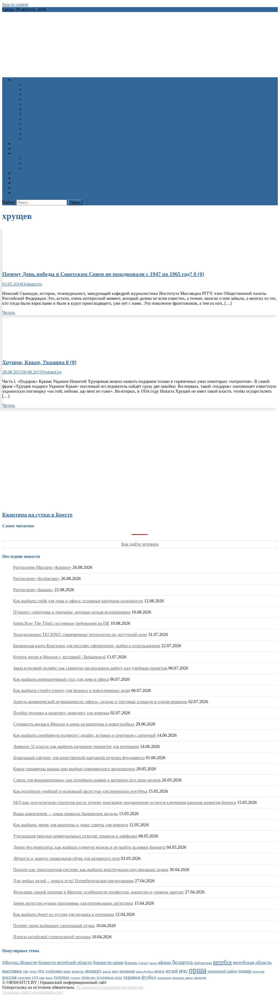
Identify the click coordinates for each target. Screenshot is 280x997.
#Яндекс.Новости (19, 962)
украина (131, 977)
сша (41, 978)
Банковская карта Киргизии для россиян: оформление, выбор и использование (86, 645)
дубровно (53, 971)
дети (32, 971)
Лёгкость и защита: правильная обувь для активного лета (66, 858)
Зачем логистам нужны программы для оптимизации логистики (73, 903)
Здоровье (32, 84)
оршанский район (222, 971)
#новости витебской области (65, 962)
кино (67, 971)
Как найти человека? (43, 138)
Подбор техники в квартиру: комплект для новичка (61, 713)
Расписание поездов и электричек (56, 168)
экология (200, 978)
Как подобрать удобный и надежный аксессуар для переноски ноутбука (80, 791)
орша (197, 969)
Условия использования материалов (109, 987)
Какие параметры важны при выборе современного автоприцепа (74, 769)
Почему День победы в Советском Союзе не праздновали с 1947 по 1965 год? (103, 274)
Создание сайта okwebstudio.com (32, 992)
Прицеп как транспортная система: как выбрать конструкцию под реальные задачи (90, 869)
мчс (183, 971)
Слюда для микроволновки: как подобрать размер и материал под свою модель (87, 780)
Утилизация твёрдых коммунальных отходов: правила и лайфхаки (75, 836)
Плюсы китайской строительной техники (52, 936)
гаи (25, 971)
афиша (164, 962)
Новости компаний (42, 133)
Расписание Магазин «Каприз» (42, 567)
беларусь (182, 962)
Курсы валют (25, 178)
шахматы (178, 977)
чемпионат (164, 977)
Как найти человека (140, 544)
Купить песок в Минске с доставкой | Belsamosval (59, 657)
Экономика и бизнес (43, 128)
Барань (131, 962)
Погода (20, 183)
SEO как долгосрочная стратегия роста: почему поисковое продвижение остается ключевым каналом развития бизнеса (124, 802)
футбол (148, 977)
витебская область (252, 962)
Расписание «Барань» (33, 589)
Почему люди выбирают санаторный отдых (54, 925)
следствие (24, 978)
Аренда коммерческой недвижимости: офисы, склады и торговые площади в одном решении (100, 701)
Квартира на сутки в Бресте (37, 514)
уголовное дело (109, 977)
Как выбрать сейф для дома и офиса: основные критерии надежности (78, 601)
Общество (33, 104)
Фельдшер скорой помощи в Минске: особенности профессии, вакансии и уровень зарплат (98, 892)
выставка (12, 971)
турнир (75, 977)
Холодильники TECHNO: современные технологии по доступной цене (80, 634)
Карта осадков (26, 187)
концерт (93, 971)
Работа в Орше (27, 173)
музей (172, 971)
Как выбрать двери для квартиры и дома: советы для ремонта (70, 825)
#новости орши (108, 962)
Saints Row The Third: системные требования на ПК (61, 623)
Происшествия (38, 109)
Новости (21, 79)
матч (115, 971)
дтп (40, 971)
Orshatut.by (32, 284)
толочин (61, 977)
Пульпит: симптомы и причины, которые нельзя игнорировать (71, 612)
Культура (32, 89)
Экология (33, 124)
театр (48, 977)
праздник (258, 971)
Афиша (20, 143)
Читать (8, 312)
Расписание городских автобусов (55, 158)
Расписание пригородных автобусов (58, 163)
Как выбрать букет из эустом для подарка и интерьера (63, 914)
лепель (106, 971)
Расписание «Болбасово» (36, 578)
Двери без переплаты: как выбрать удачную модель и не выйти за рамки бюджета (89, 847)
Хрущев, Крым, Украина (39, 362)
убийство (88, 978)
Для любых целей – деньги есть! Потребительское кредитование (73, 880)
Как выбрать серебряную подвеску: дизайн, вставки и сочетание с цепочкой (84, 735)
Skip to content (15, 4)
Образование (36, 94)
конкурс (78, 971)
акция (153, 963)
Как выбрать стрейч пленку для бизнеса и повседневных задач (71, 690)
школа (189, 977)
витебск (222, 962)
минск (159, 971)
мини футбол (144, 971)
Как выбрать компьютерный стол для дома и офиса (61, 679)
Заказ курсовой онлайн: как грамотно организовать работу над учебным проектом (90, 668)
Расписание (24, 153)
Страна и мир (36, 119)
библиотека (203, 963)
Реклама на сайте (29, 192)
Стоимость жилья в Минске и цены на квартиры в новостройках (74, 724)
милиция (127, 971)
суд (35, 977)
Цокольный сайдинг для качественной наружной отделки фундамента (79, 757)
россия (9, 977)
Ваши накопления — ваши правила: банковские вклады (65, 813)
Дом (28, 99)
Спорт (30, 114)
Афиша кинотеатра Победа (38, 148)
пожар (244, 971)
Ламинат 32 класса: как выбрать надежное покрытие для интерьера (76, 746)
